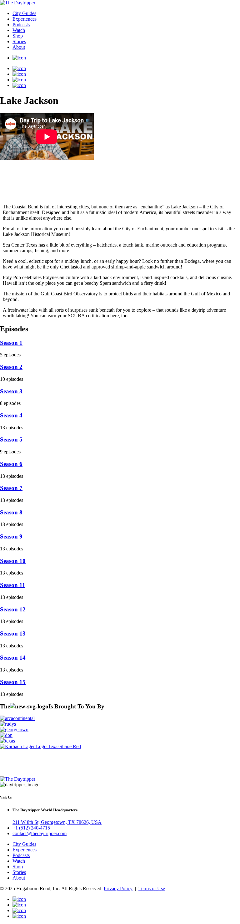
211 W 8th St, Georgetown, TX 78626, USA (57, 822)
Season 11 (12, 585)
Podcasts (21, 24)
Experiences (24, 19)
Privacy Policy (118, 888)
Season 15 (13, 682)
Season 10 (13, 561)
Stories (19, 41)
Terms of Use (151, 888)
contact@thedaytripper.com (39, 833)
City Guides (24, 13)
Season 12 (13, 609)
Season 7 (11, 488)
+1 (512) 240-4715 (31, 827)
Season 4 (11, 415)
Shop (17, 35)
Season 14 (13, 657)
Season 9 (11, 536)
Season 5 (11, 439)
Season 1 (11, 342)
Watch (18, 30)
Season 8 (11, 512)
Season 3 (11, 391)
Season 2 (11, 367)
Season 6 (11, 464)
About (18, 47)
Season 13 (13, 633)
